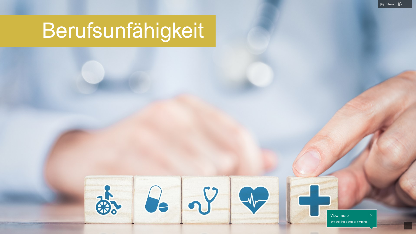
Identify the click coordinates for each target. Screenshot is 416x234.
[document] (208, 117)
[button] (387, 4)
